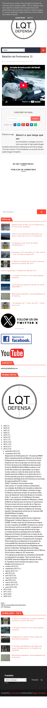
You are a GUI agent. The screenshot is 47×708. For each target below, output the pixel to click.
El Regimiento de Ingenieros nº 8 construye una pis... (23, 460)
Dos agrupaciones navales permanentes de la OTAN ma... (25, 550)
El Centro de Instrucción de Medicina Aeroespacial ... (23, 465)
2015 (5, 444)
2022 (5, 428)
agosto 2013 (10, 571)
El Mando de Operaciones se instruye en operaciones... (24, 502)
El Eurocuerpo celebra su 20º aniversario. (19, 552)
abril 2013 (9, 580)
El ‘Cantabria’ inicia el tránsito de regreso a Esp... (22, 562)
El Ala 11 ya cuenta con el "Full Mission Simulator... (22, 497)
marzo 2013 (9, 582)
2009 (5, 596)
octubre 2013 (10, 566)
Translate (12, 683)
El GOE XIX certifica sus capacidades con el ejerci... (23, 470)
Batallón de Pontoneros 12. (14, 564)
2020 (5, 433)
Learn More (20, 18)
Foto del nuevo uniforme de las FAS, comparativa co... (24, 527)
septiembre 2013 (11, 569)
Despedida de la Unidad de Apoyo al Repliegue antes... (24, 545)
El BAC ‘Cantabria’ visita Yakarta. (16, 516)
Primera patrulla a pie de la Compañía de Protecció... (23, 476)
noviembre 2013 (11, 453)
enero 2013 (9, 587)
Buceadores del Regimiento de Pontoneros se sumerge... (25, 479)
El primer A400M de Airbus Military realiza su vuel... (23, 467)
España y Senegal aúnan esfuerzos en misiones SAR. (24, 511)
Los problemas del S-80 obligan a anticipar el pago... (23, 490)
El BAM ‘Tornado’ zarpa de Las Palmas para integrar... (24, 522)
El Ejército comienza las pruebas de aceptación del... (23, 506)
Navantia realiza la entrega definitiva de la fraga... (22, 529)
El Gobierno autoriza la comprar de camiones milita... (23, 493)
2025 (5, 426)
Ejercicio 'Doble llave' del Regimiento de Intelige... (22, 548)
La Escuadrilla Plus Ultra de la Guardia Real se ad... (22, 543)
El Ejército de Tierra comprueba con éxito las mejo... (23, 463)
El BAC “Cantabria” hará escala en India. (19, 483)
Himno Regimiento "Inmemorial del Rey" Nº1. (19, 270)
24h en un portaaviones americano (13, 605)
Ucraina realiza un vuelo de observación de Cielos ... (23, 472)
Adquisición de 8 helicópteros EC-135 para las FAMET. (24, 456)
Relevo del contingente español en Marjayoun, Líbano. (24, 499)
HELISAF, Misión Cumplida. (14, 513)
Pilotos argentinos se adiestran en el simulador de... (23, 541)
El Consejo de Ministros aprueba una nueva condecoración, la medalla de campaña (27, 648)
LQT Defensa (5, 607)
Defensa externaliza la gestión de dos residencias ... (23, 518)
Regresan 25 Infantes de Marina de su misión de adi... (24, 534)
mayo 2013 (9, 578)
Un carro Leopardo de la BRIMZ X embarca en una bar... (24, 525)
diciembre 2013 (11, 451)
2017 (5, 440)
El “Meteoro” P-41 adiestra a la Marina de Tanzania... (23, 509)
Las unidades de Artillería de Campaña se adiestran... (24, 488)
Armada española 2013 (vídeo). (16, 481)
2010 (5, 594)
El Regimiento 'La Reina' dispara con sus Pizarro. (22, 520)
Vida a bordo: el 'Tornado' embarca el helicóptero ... (23, 486)
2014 (5, 447)
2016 (5, 442)
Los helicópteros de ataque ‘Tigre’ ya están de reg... (23, 557)
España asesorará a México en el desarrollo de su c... (23, 474)
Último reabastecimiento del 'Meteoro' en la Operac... (24, 458)
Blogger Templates (39, 693)
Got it (30, 18)
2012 (5, 589)
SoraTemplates (15, 693)
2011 (5, 592)
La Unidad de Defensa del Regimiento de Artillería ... (23, 532)
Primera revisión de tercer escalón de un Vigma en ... (23, 504)
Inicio (3, 603)
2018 (5, 437)
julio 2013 (9, 573)
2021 (5, 430)
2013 (5, 449)
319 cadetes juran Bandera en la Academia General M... (24, 555)
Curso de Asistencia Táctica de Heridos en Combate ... (24, 495)
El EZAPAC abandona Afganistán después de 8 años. (24, 559)
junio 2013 (9, 575)
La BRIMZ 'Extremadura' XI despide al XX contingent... (24, 539)
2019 (5, 435)
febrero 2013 (10, 585)
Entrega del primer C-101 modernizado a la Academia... (25, 536)
